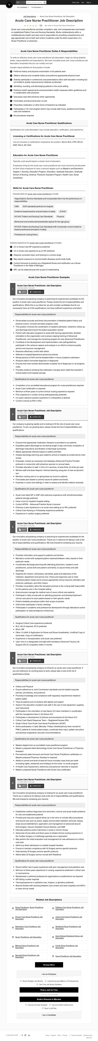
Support (53, 1035)
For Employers (36, 7)
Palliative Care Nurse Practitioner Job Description (69, 908)
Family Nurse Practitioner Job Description (66, 947)
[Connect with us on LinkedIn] (29, 1035)
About (47, 1035)
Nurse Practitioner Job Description (68, 956)
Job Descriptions (29, 16)
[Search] (44, 2)
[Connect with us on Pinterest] (25, 1035)
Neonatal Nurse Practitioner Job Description (27, 956)
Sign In (89, 2)
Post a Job (75, 2)
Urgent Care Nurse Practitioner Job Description (68, 918)
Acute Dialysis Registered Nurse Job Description (69, 937)
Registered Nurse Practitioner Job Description (68, 927)
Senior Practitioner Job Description (28, 937)
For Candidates (22, 7)
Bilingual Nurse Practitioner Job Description (27, 947)
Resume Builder (76, 1035)
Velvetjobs (9, 4)
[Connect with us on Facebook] (22, 1035)
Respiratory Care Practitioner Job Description (28, 927)
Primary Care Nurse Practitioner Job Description (29, 918)
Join (82, 2)
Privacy (65, 1035)
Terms (59, 1035)
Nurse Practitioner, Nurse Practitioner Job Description (29, 908)
